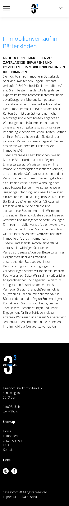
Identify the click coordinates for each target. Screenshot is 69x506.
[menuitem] (62, 8)
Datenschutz (30, 497)
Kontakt (8, 450)
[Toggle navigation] (6, 8)
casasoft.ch (11, 492)
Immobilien (10, 436)
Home (7, 431)
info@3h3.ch (11, 407)
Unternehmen (12, 440)
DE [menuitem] (60, 8)
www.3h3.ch (11, 411)
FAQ (6, 445)
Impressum (10, 497)
